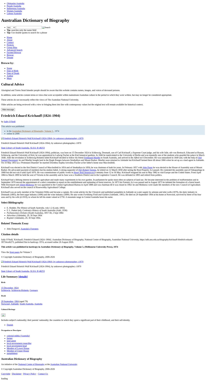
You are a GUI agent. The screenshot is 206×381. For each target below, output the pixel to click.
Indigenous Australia (16, 8)
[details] (22, 276)
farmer (9, 338)
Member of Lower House (18, 348)
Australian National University (63, 364)
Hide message (8, 109)
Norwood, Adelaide (10, 304)
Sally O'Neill (9, 121)
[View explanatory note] (3, 315)
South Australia (26, 304)
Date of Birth (12, 71)
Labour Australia (14, 13)
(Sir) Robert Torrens (87, 170)
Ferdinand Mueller (92, 157)
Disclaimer (16, 374)
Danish (10, 325)
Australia (38, 304)
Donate (10, 57)
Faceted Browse (14, 52)
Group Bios (12, 47)
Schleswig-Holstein (20, 290)
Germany (34, 290)
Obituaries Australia (15, 3)
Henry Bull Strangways (84, 172)
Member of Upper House (18, 351)
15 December (7, 288)
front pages (14, 252)
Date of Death (13, 73)
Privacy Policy (29, 374)
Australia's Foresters (29, 229)
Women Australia (14, 11)
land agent (11, 341)
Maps (9, 78)
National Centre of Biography (31, 364)
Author (10, 76)
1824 (16, 288)
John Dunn (147, 167)
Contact (10, 42)
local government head (17, 346)
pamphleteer (12, 353)
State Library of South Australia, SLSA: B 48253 (23, 148)
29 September (7, 301)
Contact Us (43, 374)
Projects (10, 45)
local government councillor (19, 343)
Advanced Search (14, 50)
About (9, 40)
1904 (16, 301)
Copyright (5, 374)
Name (9, 68)
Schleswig (5, 290)
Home (9, 37)
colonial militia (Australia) (18, 336)
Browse (10, 55)
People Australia (14, 6)
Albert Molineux (26, 185)
